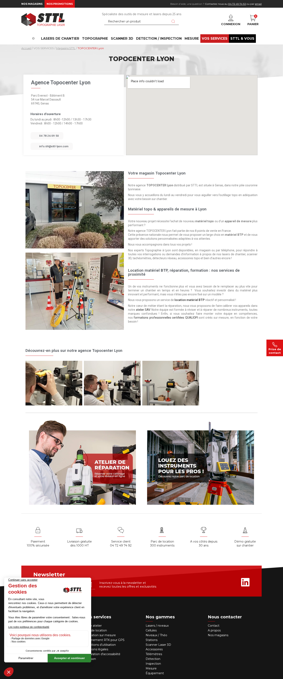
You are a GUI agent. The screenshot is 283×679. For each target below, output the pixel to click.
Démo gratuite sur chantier (245, 543)
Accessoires (154, 649)
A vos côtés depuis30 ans (203, 543)
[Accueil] (33, 35)
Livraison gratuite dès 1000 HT (79, 543)
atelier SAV (143, 309)
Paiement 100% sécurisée (38, 543)
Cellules (151, 630)
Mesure (151, 668)
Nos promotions (60, 3)
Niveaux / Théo (156, 635)
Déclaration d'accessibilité (101, 654)
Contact (213, 625)
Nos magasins (31, 3)
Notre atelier (92, 625)
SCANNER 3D (122, 39)
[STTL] (43, 19)
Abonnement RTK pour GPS (104, 640)
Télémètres (154, 654)
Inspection (153, 663)
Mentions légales (95, 649)
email (258, 3)
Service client (121, 541)
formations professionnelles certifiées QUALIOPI (166, 317)
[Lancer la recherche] (173, 21)
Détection (153, 659)
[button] (46, 135)
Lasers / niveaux (157, 625)
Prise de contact (274, 350)
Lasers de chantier (60, 39)
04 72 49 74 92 (237, 3)
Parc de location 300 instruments (162, 543)
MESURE (192, 39)
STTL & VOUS (242, 39)
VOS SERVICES (214, 39)
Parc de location (95, 630)
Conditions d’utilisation (99, 645)
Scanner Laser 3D (158, 645)
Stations (152, 640)
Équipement (155, 673)
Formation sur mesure (99, 635)
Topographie (95, 39)
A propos (214, 630)
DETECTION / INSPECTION (159, 39)
